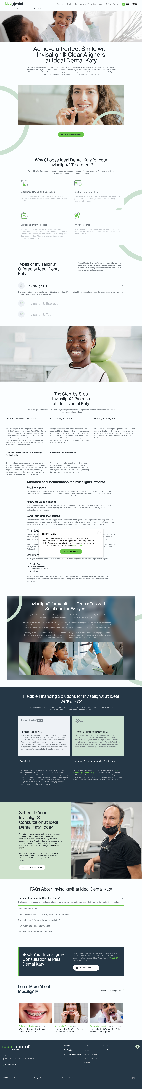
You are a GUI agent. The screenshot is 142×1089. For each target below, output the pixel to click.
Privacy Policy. (77, 545)
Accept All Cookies (71, 552)
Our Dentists (72, 4)
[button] (61, 4)
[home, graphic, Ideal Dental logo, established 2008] (14, 4)
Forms (115, 4)
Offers (108, 4)
